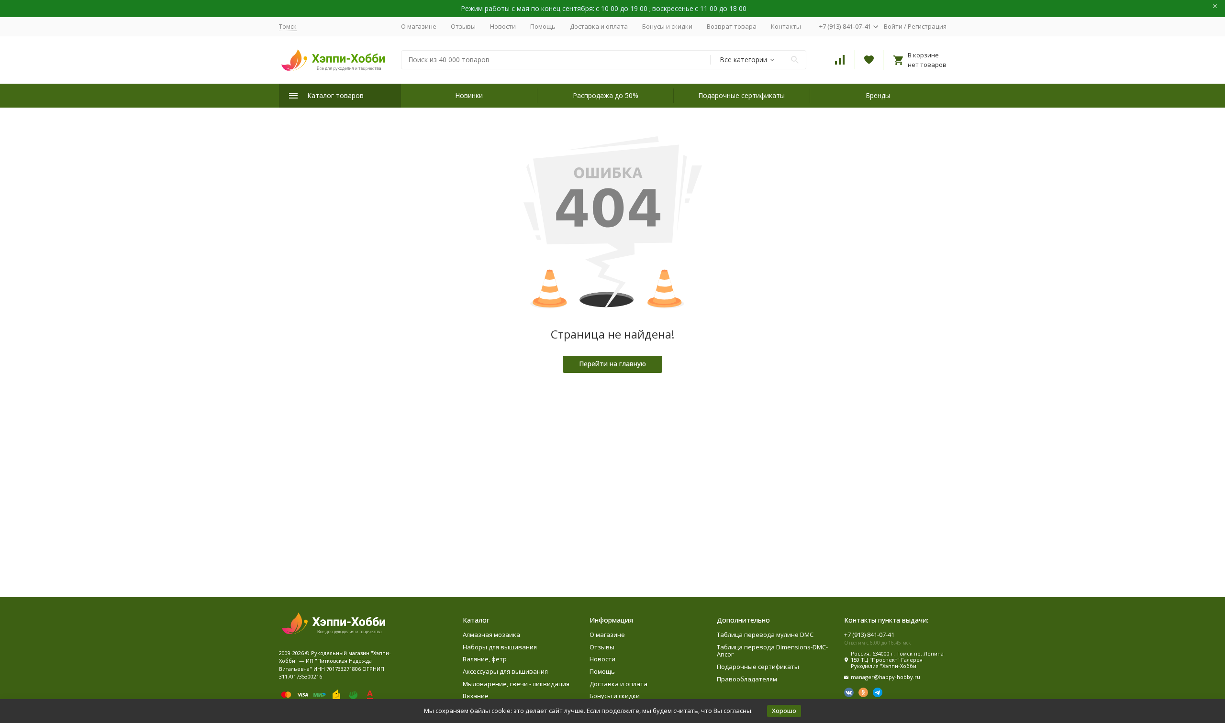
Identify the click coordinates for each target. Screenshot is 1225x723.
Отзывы (463, 26)
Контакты (786, 26)
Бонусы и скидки (667, 26)
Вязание (476, 695)
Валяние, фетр (485, 659)
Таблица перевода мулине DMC (765, 634)
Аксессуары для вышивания (505, 671)
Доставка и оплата (599, 26)
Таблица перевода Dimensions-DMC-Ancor (772, 651)
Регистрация (927, 26)
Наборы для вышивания (500, 647)
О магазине (418, 26)
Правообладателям (747, 679)
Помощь (543, 26)
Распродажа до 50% (605, 95)
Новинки (469, 95)
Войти (893, 26)
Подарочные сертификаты (741, 95)
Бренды (878, 95)
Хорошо (784, 710)
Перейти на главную (612, 363)
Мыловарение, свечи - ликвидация (516, 683)
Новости (503, 26)
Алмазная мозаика (491, 634)
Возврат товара (732, 26)
